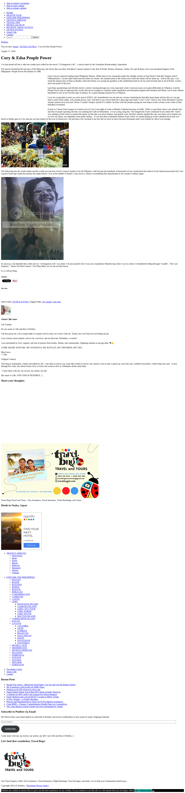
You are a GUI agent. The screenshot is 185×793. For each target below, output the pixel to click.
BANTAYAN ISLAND (27, 604)
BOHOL (16, 587)
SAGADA (16, 660)
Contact (10, 674)
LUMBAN (22, 631)
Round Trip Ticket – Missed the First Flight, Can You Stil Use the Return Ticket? (41, 685)
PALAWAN (17, 652)
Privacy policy (145, 790)
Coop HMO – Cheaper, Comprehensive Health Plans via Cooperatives (37, 704)
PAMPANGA (18, 655)
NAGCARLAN (24, 635)
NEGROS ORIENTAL (22, 650)
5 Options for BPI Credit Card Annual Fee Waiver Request (32, 694)
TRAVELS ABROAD (16, 553)
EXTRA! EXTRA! (20, 302)
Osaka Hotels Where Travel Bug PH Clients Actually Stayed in (34, 692)
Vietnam (15, 573)
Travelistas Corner (14, 669)
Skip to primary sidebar (16, 8)
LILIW (20, 628)
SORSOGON (18, 665)
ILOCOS (16, 621)
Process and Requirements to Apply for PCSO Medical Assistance (35, 702)
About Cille (12, 672)
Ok (137, 790)
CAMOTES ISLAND (27, 606)
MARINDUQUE (19, 648)
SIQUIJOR (17, 662)
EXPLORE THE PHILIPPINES (21, 577)
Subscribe (10, 729)
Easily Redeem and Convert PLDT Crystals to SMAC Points (33, 697)
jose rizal (57, 302)
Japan (14, 558)
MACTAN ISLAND (26, 616)
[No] (153, 791)
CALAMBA (22, 626)
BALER (15, 582)
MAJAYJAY (23, 633)
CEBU (15, 601)
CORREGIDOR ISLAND (23, 618)
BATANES (17, 584)
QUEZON (16, 657)
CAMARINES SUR (21, 594)
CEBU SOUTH (24, 614)
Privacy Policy (42, 785)
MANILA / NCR (19, 645)
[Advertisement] (24, 97)
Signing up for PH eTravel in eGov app (23, 689)
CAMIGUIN (17, 597)
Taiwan (15, 570)
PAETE (20, 638)
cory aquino (47, 302)
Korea (14, 560)
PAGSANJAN (23, 640)
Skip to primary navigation (18, 3)
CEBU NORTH (24, 611)
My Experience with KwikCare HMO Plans (25, 687)
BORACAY (17, 592)
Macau (15, 563)
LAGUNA (16, 623)
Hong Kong (17, 556)
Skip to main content (15, 6)
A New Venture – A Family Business (22, 699)
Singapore (16, 568)
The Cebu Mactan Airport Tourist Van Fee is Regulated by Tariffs (35, 706)
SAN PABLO (23, 643)
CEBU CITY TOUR (26, 609)
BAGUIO (16, 580)
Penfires (4, 42)
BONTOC (16, 589)
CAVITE (16, 599)
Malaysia (16, 565)
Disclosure (31, 785)
